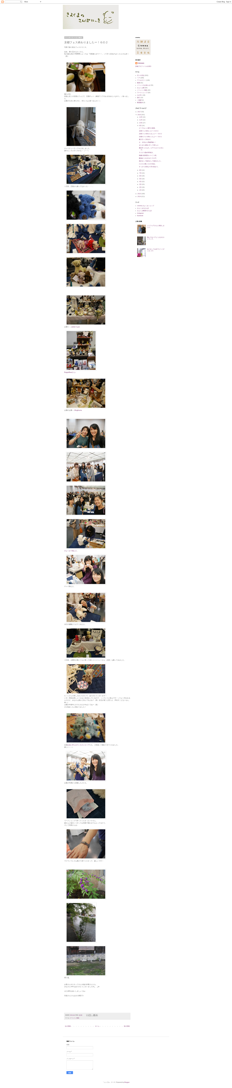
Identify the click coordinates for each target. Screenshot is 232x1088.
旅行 (138, 97)
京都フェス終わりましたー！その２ (150, 134)
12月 (141, 117)
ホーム (97, 1026)
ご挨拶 (139, 100)
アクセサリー (141, 80)
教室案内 (140, 102)
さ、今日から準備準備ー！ (147, 142)
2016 (139, 115)
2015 (139, 194)
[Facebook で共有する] (94, 1015)
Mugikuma (78, 410)
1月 (140, 190)
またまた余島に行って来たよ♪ (149, 145)
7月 (140, 173)
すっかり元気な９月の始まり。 (149, 167)
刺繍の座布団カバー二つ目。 (148, 155)
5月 (140, 179)
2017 (139, 112)
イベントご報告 (74, 1018)
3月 (140, 184)
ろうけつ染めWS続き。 (146, 152)
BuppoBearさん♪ (70, 372)
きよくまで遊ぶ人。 (71, 551)
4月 (140, 181)
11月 (141, 120)
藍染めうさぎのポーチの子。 (148, 158)
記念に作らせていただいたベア (78, 745)
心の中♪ (139, 95)
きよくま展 (140, 88)
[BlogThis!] (90, 1015)
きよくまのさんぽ (143, 208)
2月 (140, 187)
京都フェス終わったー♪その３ (149, 131)
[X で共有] (92, 1015)
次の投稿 (68, 1026)
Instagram (140, 213)
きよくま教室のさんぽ (144, 211)
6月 (140, 176)
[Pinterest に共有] (96, 1015)
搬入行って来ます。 (145, 139)
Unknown (141, 63)
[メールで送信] (87, 1015)
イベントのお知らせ (143, 85)
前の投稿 (127, 1026)
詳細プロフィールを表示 (143, 66)
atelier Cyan (75, 327)
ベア (138, 78)
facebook (140, 215)
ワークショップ (142, 92)
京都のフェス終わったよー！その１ (150, 136)
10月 (141, 123)
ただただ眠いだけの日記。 (147, 164)
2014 (139, 196)
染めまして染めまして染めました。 (150, 161)
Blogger (126, 1082)
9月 (140, 125)
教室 (138, 83)
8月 (140, 170)
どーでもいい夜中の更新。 (147, 128)
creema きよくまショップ (145, 206)
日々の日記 (140, 75)
